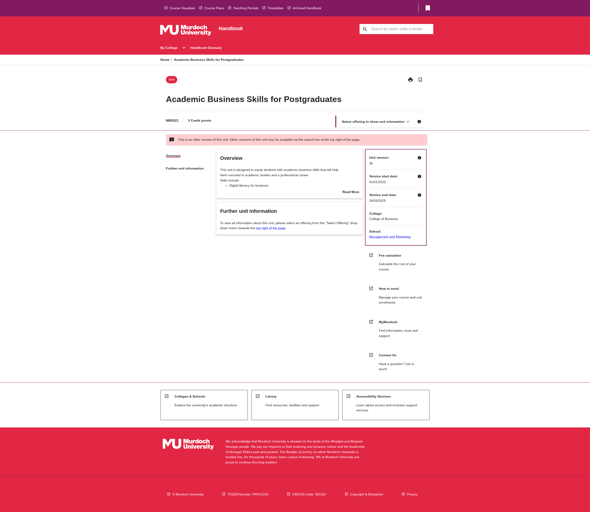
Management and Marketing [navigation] (389, 237)
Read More (350, 192)
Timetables (275, 8)
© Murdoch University (188, 494)
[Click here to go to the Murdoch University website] (185, 31)
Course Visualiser (182, 8)
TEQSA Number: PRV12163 (247, 494)
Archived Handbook (307, 8)
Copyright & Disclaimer (366, 494)
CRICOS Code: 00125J (309, 494)
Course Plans (214, 8)
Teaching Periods (245, 8)
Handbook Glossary (206, 48)
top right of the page (271, 228)
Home (164, 59)
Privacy (412, 494)
